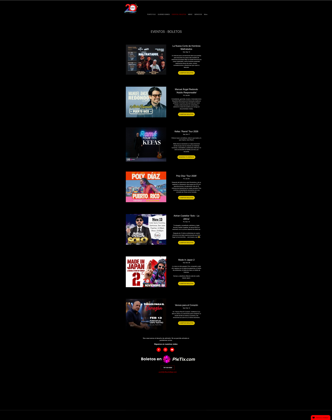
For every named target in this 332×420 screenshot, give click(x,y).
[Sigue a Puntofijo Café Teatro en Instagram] (165, 349)
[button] (168, 368)
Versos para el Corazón (186, 305)
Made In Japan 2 (186, 260)
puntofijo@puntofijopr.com (168, 372)
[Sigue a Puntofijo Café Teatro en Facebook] (158, 349)
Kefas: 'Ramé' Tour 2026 (186, 131)
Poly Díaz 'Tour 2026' (186, 176)
